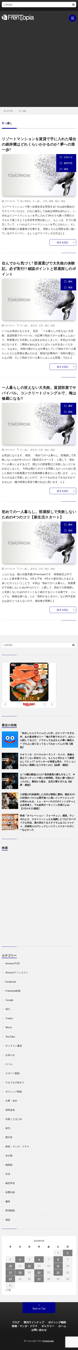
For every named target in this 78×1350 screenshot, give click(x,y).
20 (39, 1272)
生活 (7, 1173)
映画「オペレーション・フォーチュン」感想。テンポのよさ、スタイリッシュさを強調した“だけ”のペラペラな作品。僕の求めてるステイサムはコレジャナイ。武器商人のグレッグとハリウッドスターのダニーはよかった (48, 822)
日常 (45, 201)
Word (8, 1027)
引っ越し (37, 201)
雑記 (57, 201)
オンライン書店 (13, 1045)
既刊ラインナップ (34, 1322)
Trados (9, 1018)
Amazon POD (12, 963)
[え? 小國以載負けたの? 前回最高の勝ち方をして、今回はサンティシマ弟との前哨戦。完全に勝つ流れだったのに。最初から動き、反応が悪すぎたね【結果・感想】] (10, 781)
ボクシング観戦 (13, 1091)
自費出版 (10, 1192)
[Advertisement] (39, 63)
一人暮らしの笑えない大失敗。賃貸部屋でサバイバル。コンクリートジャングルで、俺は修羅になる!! (39, 392)
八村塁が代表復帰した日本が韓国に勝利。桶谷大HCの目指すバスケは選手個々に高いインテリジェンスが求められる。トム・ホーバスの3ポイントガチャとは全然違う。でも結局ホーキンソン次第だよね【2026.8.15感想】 (48, 801)
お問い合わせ (39, 1329)
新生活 (33, 325)
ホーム (62, 1326)
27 (39, 1278)
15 (58, 1265)
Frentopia (48, 1340)
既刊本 (9, 1137)
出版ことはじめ (13, 1118)
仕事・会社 (11, 1100)
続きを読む (63, 242)
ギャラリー (48, 1326)
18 (20, 1272)
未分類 (9, 1155)
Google (9, 1000)
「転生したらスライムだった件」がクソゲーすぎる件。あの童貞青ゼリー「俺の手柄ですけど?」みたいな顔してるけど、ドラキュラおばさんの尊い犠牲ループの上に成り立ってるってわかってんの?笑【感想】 (47, 740)
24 (10, 1278)
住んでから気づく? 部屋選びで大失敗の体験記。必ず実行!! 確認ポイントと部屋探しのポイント (39, 268)
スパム (9, 1064)
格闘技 (9, 1164)
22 (58, 1272)
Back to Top (39, 1308)
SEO (7, 1009)
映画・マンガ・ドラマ (17, 1146)
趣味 (70, 281)
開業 (51, 201)
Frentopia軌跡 (12, 990)
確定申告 (68, 163)
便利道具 (10, 1109)
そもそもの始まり (14, 1082)
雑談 (66, 169)
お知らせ (68, 157)
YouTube (10, 1036)
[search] (73, 4)
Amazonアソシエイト (16, 972)
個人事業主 (25, 201)
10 (10, 1265)
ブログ (16, 1322)
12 (29, 1265)
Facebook (10, 981)
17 (10, 1272)
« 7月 (8, 1290)
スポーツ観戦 (12, 1073)
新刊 (7, 1128)
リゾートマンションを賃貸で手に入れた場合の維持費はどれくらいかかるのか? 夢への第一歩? (39, 144)
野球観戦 (10, 1210)
